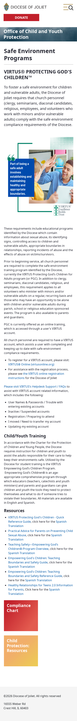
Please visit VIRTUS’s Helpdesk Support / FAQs (35, 386)
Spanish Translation (21, 553)
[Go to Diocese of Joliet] (25, 7)
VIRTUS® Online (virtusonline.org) (31, 364)
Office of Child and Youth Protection (33, 34)
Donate (21, 17)
